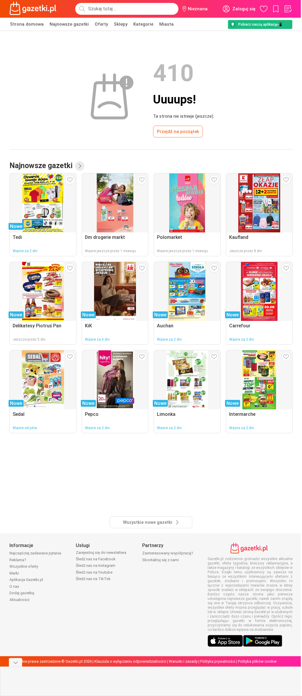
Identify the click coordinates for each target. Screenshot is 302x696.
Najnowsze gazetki (69, 24)
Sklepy (120, 24)
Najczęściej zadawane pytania (35, 553)
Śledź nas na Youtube (94, 572)
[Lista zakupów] (288, 9)
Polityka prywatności (217, 661)
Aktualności (19, 599)
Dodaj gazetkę (21, 593)
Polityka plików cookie (257, 661)
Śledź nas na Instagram (95, 565)
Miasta (166, 24)
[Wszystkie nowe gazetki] (79, 166)
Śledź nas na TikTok (93, 579)
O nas (14, 586)
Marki (14, 573)
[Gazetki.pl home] (34, 8)
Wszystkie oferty (23, 566)
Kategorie (143, 24)
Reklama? (17, 560)
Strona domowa (27, 24)
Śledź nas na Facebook (96, 559)
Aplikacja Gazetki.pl (26, 579)
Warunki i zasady (183, 661)
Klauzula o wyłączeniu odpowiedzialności (130, 661)
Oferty (101, 24)
